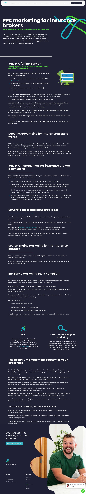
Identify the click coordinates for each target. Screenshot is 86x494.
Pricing (46, 3)
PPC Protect (14, 81)
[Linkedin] (10, 464)
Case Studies (28, 3)
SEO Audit (29, 484)
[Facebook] (15, 464)
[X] (6, 464)
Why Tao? (35, 3)
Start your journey (76, 3)
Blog (41, 3)
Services (12, 3)
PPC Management (10, 479)
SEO (7, 477)
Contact (51, 3)
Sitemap (27, 488)
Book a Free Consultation (13, 443)
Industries (19, 3)
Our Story (28, 479)
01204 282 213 (66, 2)
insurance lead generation (27, 227)
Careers (27, 486)
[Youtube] (13, 464)
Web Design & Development (12, 481)
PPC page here (24, 346)
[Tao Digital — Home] (5, 3)
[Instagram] (8, 464)
